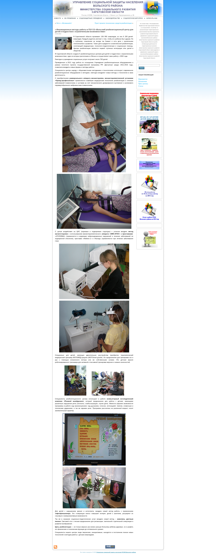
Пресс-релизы (143, 84)
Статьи (140, 86)
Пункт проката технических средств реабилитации (113, 23)
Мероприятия (142, 79)
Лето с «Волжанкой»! (64, 23)
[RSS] (55, 547)
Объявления (142, 81)
